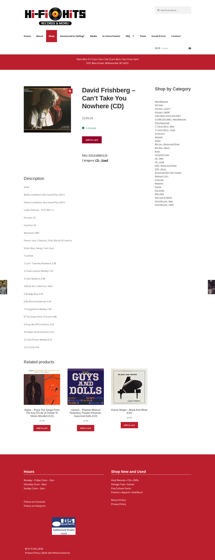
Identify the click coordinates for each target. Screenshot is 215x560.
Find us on (34, 501)
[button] (70, 91)
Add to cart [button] (42, 428)
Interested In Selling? (72, 36)
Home (27, 36)
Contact (176, 36)
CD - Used (101, 160)
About (39, 36)
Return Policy (118, 500)
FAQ (128, 36)
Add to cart (92, 139)
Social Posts (158, 36)
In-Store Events (111, 36)
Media (93, 36)
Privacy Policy (118, 504)
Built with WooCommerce (56, 552)
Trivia (143, 36)
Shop (51, 36)
